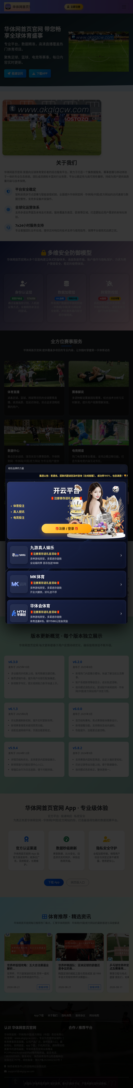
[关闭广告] (123, 468)
